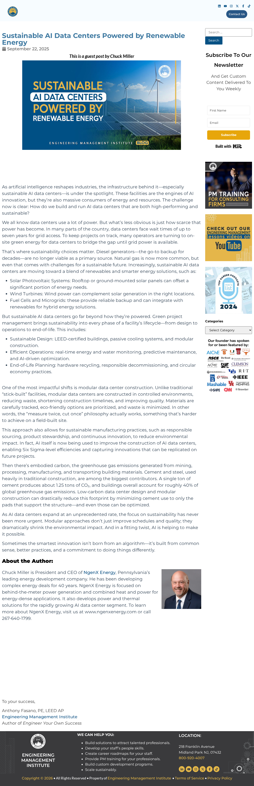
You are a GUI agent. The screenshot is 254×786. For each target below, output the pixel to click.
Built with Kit (229, 146)
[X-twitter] (237, 6)
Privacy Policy (219, 778)
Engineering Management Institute (39, 716)
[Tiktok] (249, 6)
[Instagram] (231, 6)
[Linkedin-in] (182, 769)
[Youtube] (225, 6)
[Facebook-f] (243, 6)
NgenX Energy (99, 572)
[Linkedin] (219, 6)
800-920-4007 (192, 758)
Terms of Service (189, 778)
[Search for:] (228, 32)
